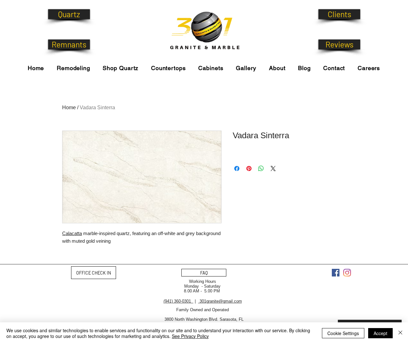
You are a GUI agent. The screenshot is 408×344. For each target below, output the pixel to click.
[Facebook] (335, 272)
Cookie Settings (343, 333)
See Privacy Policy (190, 336)
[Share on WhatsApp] (261, 168)
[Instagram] (347, 272)
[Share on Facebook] (237, 168)
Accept (380, 333)
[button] (120, 68)
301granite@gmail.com (220, 301)
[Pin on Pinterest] (249, 168)
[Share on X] (273, 168)
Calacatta (72, 233)
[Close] (400, 333)
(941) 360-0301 (178, 301)
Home (69, 107)
